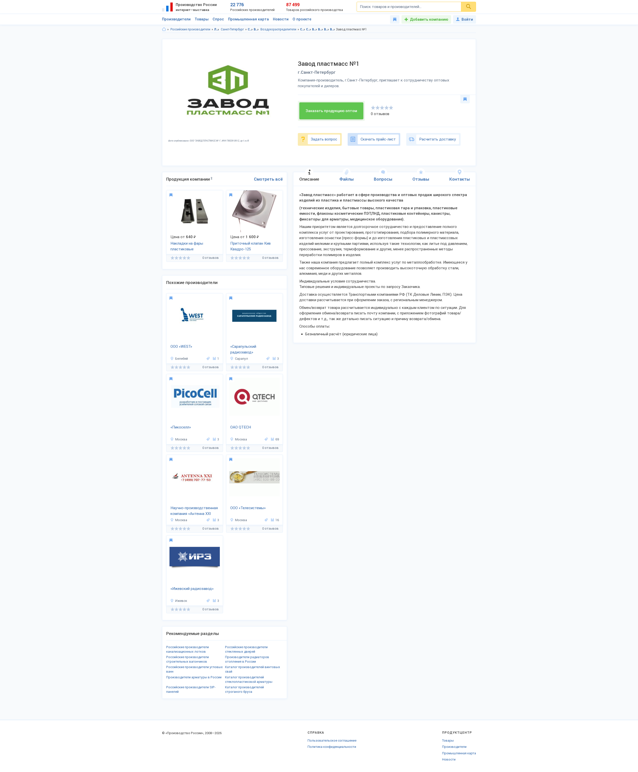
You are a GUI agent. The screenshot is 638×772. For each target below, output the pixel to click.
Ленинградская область (216, 29)
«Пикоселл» (180, 427)
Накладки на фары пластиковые (186, 246)
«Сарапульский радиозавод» (243, 349)
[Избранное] (394, 19)
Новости (281, 19)
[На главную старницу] (164, 29)
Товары (202, 19)
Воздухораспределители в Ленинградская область (326, 29)
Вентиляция (256, 29)
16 (277, 520)
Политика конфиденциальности (332, 747)
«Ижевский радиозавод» (192, 588)
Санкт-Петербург (232, 29)
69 (277, 439)
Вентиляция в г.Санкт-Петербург (320, 29)
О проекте (302, 19)
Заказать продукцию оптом (331, 111)
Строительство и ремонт (250, 29)
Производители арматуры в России (194, 677)
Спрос (218, 19)
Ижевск (181, 601)
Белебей (181, 358)
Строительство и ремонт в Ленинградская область (302, 29)
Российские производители (190, 29)
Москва (181, 439)
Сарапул (241, 358)
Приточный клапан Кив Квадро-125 (250, 246)
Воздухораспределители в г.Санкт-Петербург (332, 29)
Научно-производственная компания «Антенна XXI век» (194, 511)
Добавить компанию (429, 19)
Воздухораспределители (278, 29)
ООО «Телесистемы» (248, 508)
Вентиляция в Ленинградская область (314, 29)
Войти (467, 19)
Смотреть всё (268, 179)
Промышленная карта (248, 19)
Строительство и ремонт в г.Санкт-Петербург (308, 29)
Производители (176, 19)
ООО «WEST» (181, 346)
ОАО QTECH (240, 427)
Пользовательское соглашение (332, 740)
